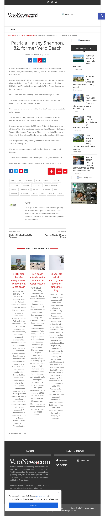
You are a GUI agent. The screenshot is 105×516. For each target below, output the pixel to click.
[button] (101, 16)
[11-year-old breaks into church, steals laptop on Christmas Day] (57, 263)
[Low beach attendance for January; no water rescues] (39, 263)
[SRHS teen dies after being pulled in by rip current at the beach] (20, 263)
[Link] (78, 59)
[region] (33, 500)
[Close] (58, 492)
